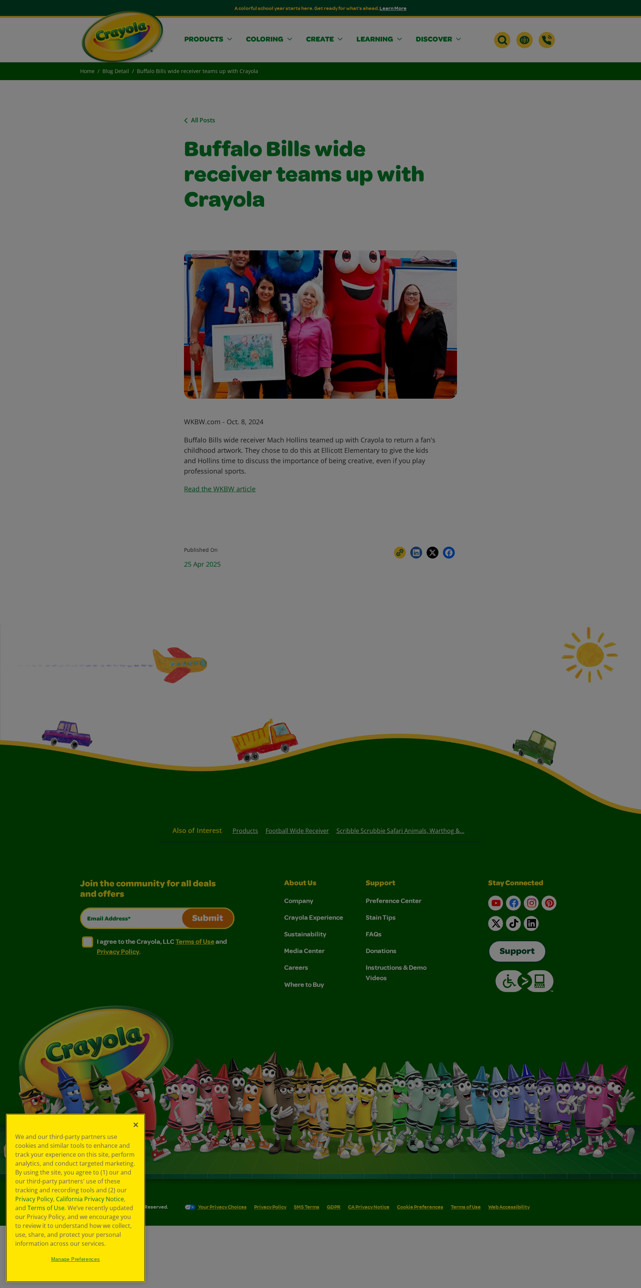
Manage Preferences (75, 1259)
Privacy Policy (34, 1199)
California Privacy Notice (90, 1199)
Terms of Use (46, 1208)
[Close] (136, 1125)
